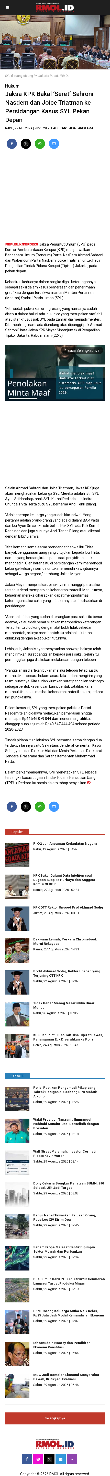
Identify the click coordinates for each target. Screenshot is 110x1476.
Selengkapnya (55, 1418)
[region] (55, 193)
